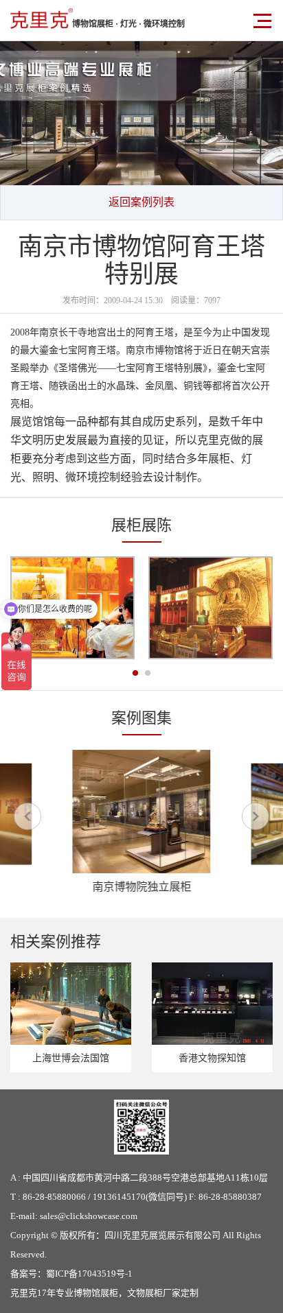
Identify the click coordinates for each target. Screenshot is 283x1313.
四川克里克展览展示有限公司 (162, 1235)
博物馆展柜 (95, 1293)
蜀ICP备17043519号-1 (89, 1273)
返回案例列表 (141, 202)
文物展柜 (145, 1293)
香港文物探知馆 (212, 1058)
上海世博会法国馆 (70, 1058)
